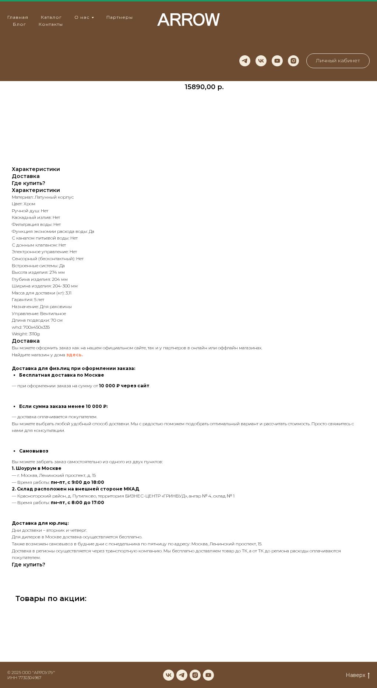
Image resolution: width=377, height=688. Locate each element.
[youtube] (277, 60)
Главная (17, 17)
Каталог (51, 17)
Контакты (51, 24)
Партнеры (119, 17)
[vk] (261, 60)
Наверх (355, 675)
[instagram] (293, 60)
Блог (19, 24)
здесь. (74, 354)
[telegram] (244, 60)
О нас (81, 17)
